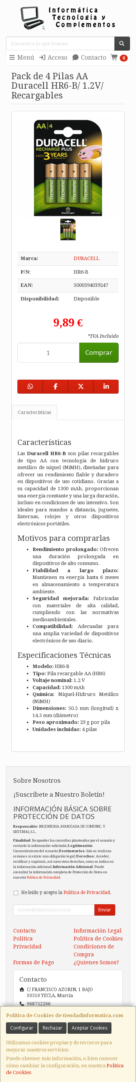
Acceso (56, 57)
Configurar (21, 1028)
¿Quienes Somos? (96, 962)
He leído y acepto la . (66, 892)
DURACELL (86, 258)
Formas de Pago (33, 962)
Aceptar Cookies (89, 1028)
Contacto (92, 57)
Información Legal (98, 931)
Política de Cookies (98, 939)
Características (34, 412)
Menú (25, 57)
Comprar (98, 352)
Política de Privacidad (43, 877)
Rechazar (52, 1028)
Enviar (104, 910)
